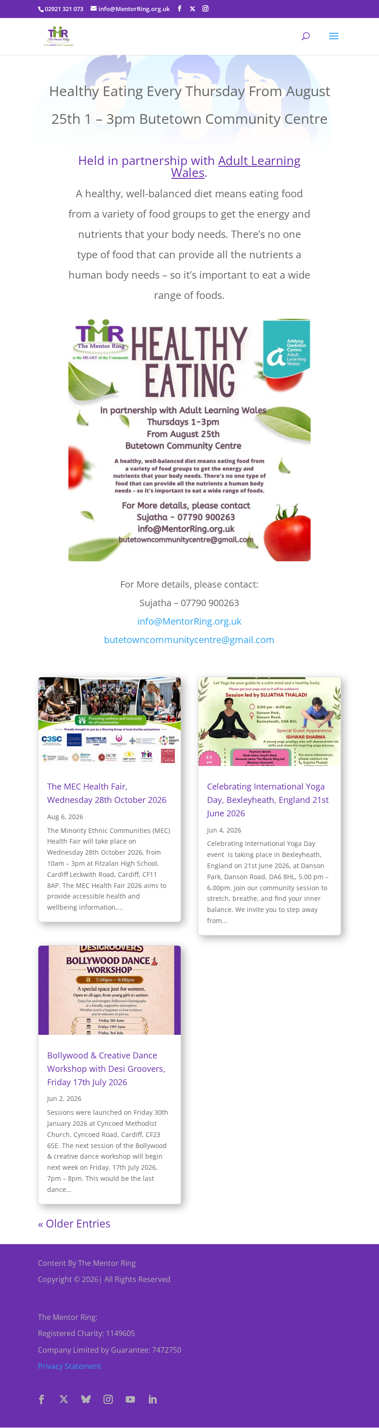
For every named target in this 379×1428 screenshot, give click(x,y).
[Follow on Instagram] (108, 1399)
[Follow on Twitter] (64, 1399)
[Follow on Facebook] (41, 1399)
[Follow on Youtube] (130, 1399)
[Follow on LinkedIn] (152, 1399)
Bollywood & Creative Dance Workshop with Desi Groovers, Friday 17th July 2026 (106, 1069)
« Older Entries (74, 1223)
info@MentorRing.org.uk (189, 621)
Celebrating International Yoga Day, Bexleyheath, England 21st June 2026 (268, 800)
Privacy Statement (69, 1366)
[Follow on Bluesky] (86, 1399)
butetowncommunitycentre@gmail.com (189, 639)
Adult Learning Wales (235, 166)
